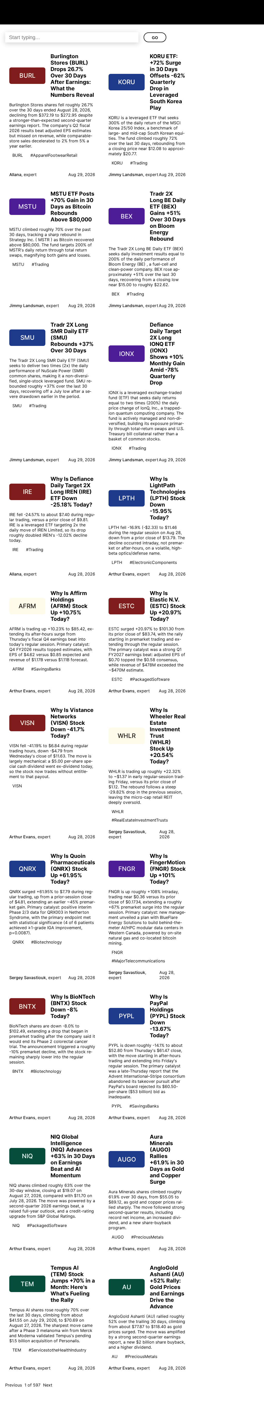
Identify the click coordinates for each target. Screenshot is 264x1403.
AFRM (18, 669)
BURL (17, 155)
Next (47, 1385)
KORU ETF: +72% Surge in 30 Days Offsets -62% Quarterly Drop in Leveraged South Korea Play (167, 82)
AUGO (118, 1237)
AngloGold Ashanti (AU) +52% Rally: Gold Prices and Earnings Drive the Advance (167, 1287)
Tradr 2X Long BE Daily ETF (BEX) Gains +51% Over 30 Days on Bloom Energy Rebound (168, 216)
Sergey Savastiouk (127, 831)
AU (115, 1356)
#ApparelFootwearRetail (53, 155)
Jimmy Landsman (126, 174)
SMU (17, 405)
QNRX (18, 942)
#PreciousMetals (147, 1237)
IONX (116, 448)
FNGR (117, 952)
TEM (16, 1350)
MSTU (18, 264)
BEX (115, 294)
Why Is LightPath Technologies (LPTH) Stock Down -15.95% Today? (168, 498)
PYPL (117, 1106)
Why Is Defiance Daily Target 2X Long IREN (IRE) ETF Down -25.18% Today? (72, 492)
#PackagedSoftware (150, 679)
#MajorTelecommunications (138, 960)
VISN (17, 785)
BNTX (17, 1071)
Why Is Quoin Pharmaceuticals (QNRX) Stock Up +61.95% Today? (73, 869)
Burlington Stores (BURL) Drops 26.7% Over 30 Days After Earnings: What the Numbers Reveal (72, 75)
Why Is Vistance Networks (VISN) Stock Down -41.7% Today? (72, 723)
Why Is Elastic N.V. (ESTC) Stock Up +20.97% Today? (167, 606)
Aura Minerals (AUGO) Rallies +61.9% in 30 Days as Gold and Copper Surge (167, 1159)
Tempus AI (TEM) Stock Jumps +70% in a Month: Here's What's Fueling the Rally (73, 1284)
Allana (15, 174)
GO (155, 38)
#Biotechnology (46, 942)
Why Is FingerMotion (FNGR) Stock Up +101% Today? (168, 869)
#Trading (138, 162)
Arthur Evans (122, 574)
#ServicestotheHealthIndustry (57, 1350)
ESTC (117, 679)
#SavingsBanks (46, 669)
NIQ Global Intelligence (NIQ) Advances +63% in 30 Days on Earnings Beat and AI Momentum (73, 1156)
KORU (117, 162)
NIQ (16, 1225)
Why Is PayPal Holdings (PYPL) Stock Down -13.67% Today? (167, 1016)
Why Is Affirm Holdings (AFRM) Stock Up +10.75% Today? (69, 606)
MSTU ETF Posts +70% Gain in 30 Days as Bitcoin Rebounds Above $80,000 (72, 206)
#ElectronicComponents (153, 562)
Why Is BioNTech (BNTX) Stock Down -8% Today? (73, 1006)
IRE (15, 549)
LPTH (117, 562)
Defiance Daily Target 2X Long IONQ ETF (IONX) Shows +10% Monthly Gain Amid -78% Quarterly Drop (167, 353)
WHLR (117, 811)
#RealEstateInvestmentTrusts (140, 820)
